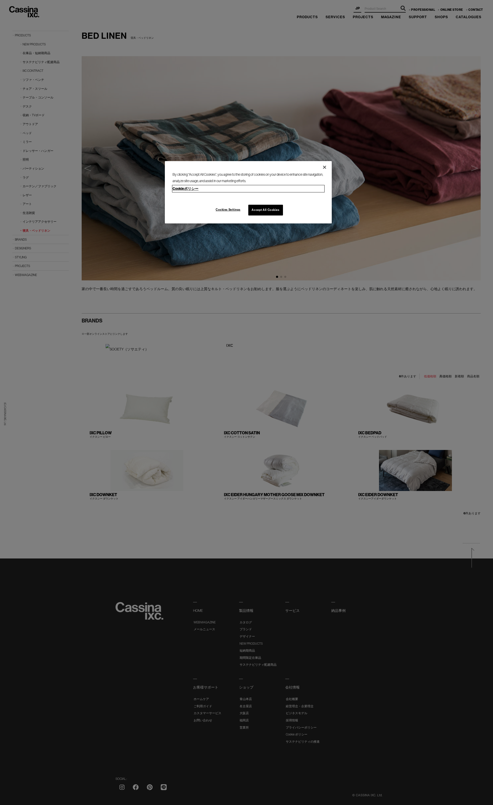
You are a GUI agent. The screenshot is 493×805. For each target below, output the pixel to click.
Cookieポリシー (185, 188)
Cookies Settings (228, 209)
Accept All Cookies (265, 210)
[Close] (324, 167)
